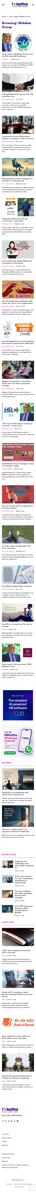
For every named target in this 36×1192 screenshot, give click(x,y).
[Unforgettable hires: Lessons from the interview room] (18, 82)
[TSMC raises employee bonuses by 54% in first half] (18, 937)
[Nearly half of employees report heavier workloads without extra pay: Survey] (18, 979)
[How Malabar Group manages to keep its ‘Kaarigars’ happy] (18, 452)
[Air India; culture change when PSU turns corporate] (18, 534)
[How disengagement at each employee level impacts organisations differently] (18, 330)
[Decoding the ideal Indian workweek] (18, 574)
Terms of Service (19, 1187)
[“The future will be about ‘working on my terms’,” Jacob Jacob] (18, 412)
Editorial (5, 1161)
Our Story (5, 1134)
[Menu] (3, 5)
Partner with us (7, 1138)
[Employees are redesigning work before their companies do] (18, 779)
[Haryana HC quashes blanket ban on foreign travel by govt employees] (18, 1062)
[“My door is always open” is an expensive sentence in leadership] (18, 816)
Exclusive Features (8, 1154)
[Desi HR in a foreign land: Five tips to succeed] (18, 612)
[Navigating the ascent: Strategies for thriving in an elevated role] (18, 167)
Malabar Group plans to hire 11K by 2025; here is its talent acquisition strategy (16, 384)
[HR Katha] (20, 5)
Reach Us (5, 1145)
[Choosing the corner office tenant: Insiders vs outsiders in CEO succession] (18, 125)
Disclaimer (9, 1184)
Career (4, 1141)
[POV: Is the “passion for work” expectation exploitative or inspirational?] (7, 879)
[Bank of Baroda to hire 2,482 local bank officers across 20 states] (18, 1023)
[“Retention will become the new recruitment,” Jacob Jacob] (18, 207)
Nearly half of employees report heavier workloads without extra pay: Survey (17, 994)
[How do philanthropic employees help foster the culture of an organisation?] (18, 289)
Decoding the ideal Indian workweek (16, 586)
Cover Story (6, 1158)
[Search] (33, 5)
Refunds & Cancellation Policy (23, 1184)
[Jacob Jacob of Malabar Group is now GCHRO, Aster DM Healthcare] (18, 42)
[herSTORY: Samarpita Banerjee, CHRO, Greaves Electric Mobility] (7, 909)
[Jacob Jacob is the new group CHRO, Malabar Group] (18, 653)
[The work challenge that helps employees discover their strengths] (7, 894)
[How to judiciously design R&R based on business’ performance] (18, 249)
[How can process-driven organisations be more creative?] (18, 494)
